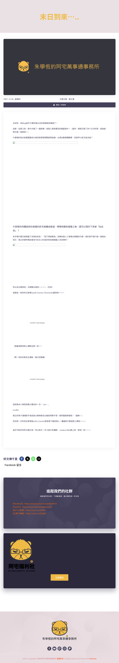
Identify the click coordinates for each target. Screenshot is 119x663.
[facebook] (49, 649)
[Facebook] (22, 459)
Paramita (93, 658)
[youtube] (54, 649)
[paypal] (70, 649)
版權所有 (60, 658)
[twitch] (59, 649)
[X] (27, 459)
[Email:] (39, 459)
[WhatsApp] (33, 459)
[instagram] (65, 649)
